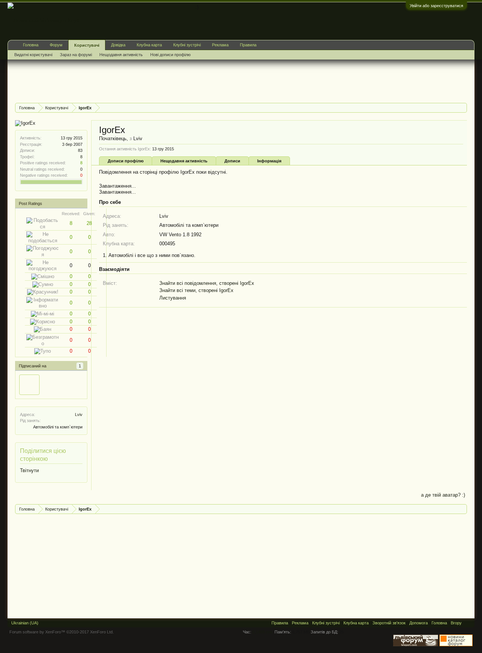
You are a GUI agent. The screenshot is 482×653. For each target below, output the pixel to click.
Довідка (118, 45)
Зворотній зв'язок (389, 623)
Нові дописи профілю (170, 54)
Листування (172, 298)
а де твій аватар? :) (443, 495)
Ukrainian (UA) (24, 623)
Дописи (232, 161)
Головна (30, 45)
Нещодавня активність (183, 161)
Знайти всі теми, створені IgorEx (196, 290)
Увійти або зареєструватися (436, 5)
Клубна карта (149, 45)
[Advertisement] (152, 80)
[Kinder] (29, 385)
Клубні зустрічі (187, 45)
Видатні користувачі (33, 54)
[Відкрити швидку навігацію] (462, 107)
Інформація (269, 161)
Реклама (220, 45)
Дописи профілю (125, 161)
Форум (56, 45)
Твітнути (29, 470)
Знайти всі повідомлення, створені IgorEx (206, 283)
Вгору (456, 623)
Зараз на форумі (76, 54)
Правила (248, 45)
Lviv (78, 414)
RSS (468, 622)
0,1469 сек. (262, 632)
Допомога (418, 623)
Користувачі (86, 45)
